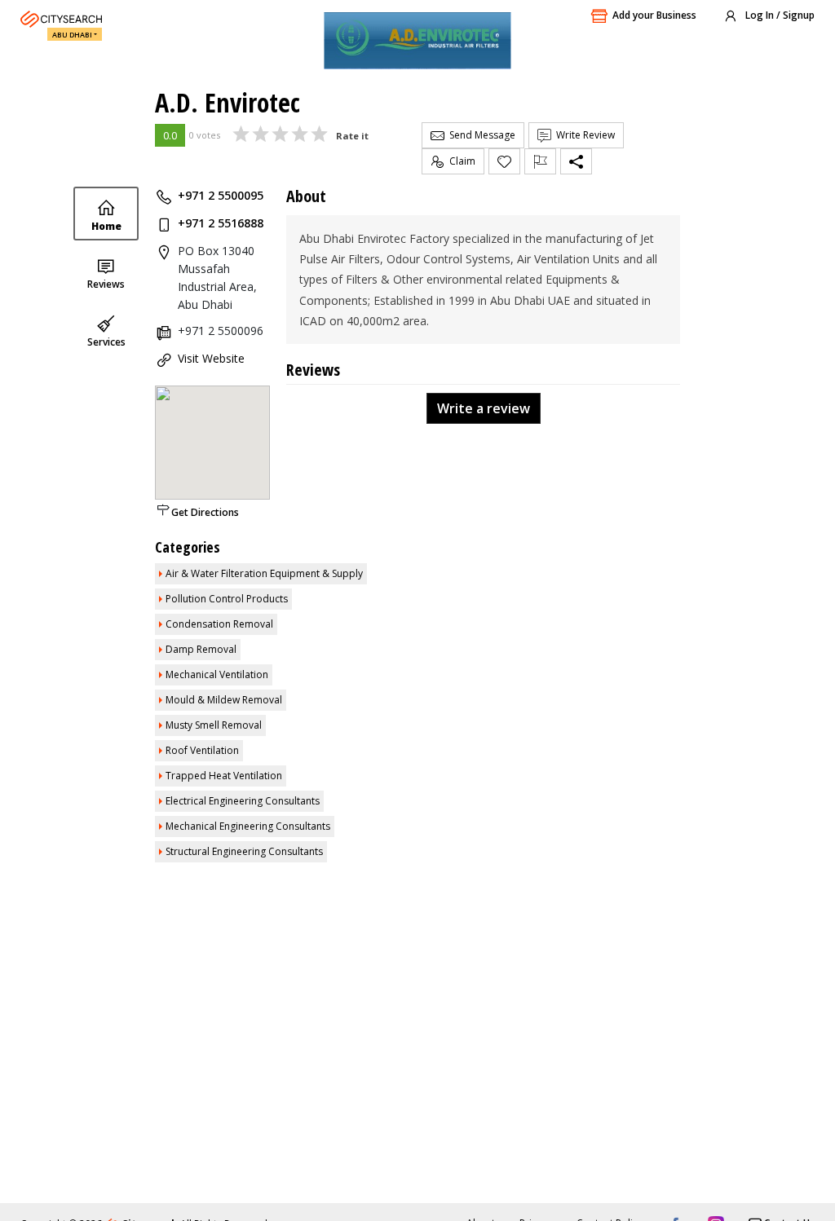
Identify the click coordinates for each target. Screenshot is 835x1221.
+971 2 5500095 (220, 195)
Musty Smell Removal (214, 725)
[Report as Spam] (540, 161)
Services (106, 342)
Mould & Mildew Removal (224, 700)
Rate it (352, 136)
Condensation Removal (219, 624)
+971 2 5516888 (220, 223)
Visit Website (211, 358)
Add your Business (654, 15)
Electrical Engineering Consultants (243, 801)
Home (106, 226)
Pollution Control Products (227, 599)
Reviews (106, 284)
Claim (459, 161)
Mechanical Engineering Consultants (248, 826)
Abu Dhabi (72, 34)
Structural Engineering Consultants (244, 851)
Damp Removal (201, 649)
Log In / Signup (779, 15)
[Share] (576, 161)
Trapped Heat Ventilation (224, 775)
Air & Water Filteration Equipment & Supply (264, 573)
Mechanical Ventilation (217, 674)
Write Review (583, 135)
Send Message (479, 135)
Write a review (483, 408)
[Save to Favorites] (504, 161)
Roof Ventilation (202, 750)
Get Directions (205, 512)
